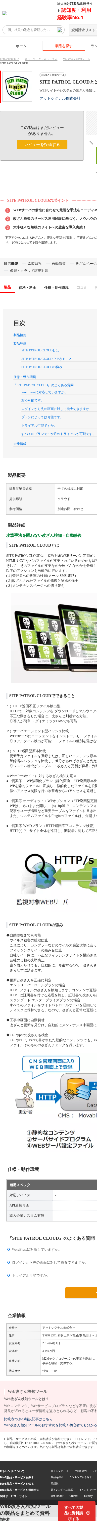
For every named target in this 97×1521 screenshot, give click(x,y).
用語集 (54, 1483)
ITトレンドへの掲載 (62, 1489)
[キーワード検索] (59, 29)
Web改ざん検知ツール (76, 59)
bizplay (88, 1496)
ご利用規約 (80, 1471)
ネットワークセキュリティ (41, 59)
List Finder (57, 1496)
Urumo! (73, 1496)
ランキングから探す (80, 1477)
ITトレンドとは (59, 1471)
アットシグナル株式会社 (60, 98)
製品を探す (64, 45)
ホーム (21, 45)
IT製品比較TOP (9, 59)
